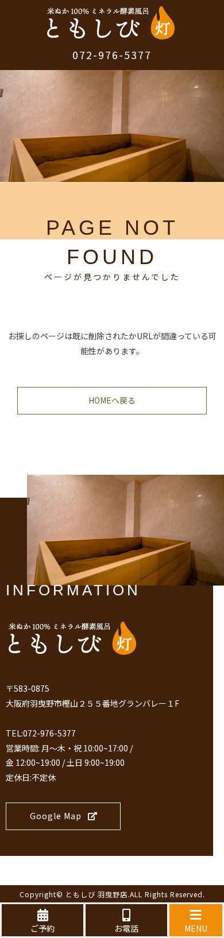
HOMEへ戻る (112, 400)
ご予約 (42, 928)
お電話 (126, 928)
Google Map (56, 815)
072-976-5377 (112, 54)
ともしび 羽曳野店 (96, 894)
